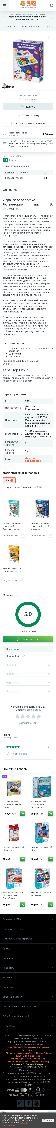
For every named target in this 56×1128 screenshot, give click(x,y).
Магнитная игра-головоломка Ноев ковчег (12, 804)
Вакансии (8, 987)
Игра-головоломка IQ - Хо (41, 848)
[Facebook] (28, 1103)
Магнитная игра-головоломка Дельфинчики (39, 804)
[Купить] (22, 813)
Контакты (8, 958)
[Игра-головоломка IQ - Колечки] (14, 833)
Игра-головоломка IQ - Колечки (13, 848)
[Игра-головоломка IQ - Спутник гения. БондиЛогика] (14, 878)
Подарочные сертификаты (17, 938)
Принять (48, 1120)
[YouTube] (36, 1103)
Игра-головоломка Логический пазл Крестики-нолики (12, 526)
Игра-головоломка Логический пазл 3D (12, 570)
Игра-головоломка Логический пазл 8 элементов (40, 526)
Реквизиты (8, 967)
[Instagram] (20, 1103)
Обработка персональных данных (21, 1006)
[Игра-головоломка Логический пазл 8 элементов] (42, 509)
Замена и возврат (12, 996)
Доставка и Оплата (13, 929)
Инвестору (9, 1025)
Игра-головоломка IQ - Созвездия (41, 894)
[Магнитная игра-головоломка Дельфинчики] (42, 787)
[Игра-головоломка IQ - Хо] (42, 833)
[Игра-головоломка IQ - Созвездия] (42, 878)
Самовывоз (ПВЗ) (12, 919)
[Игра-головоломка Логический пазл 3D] (14, 554)
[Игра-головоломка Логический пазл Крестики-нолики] (14, 509)
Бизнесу (7, 977)
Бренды (7, 948)
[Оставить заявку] (22, 535)
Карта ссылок (28, 1109)
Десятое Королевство (33, 459)
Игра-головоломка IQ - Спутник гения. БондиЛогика (13, 895)
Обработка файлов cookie (17, 1016)
